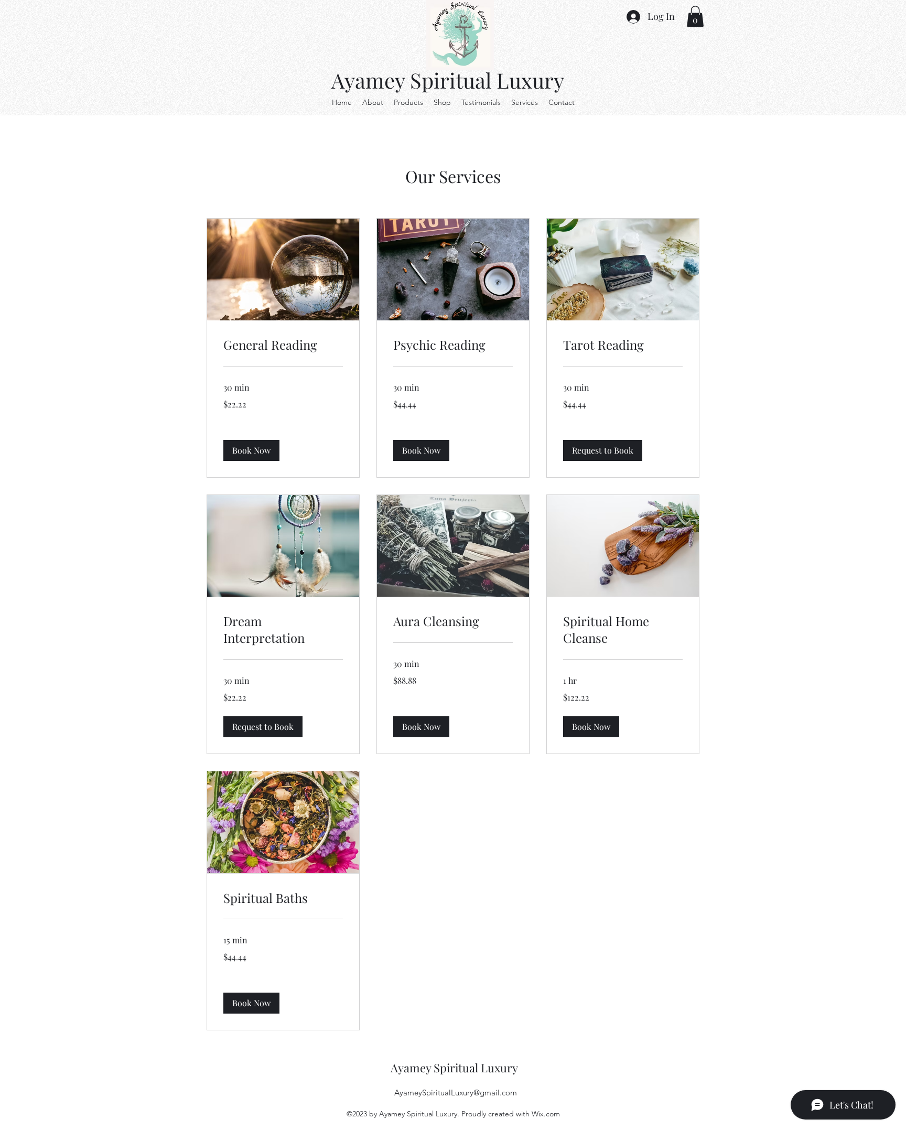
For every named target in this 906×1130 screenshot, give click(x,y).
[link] (283, 345)
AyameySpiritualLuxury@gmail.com (455, 1092)
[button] (695, 16)
